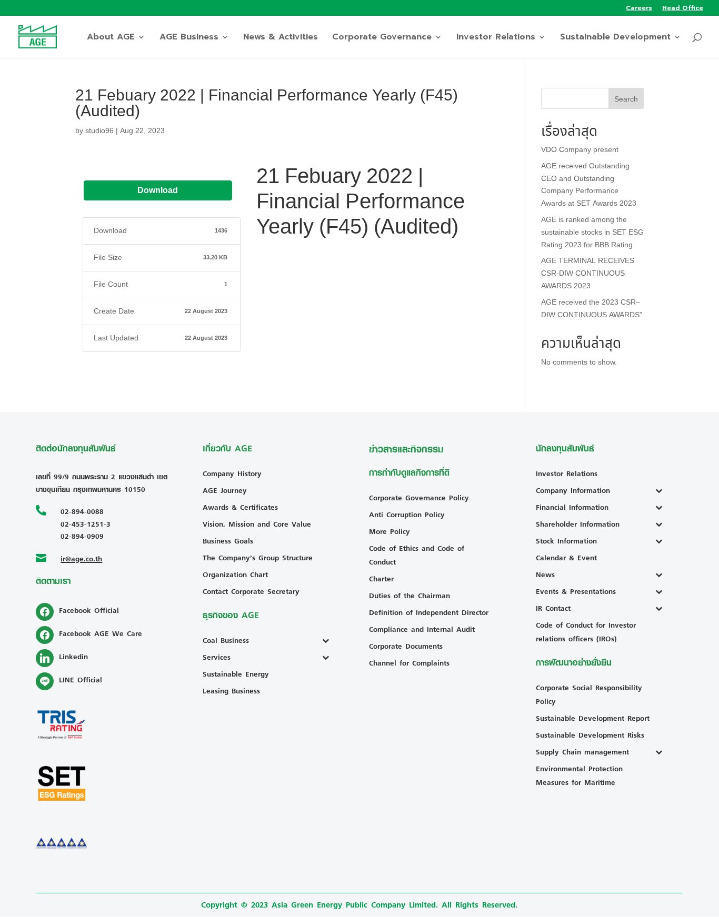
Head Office (682, 9)
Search (626, 99)
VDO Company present (579, 149)
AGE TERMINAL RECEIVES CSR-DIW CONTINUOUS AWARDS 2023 (587, 273)
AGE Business (188, 38)
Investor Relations (495, 38)
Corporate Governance (382, 38)
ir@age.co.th (81, 558)
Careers (639, 9)
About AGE (111, 38)
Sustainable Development (615, 38)
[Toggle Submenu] (328, 640)
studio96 (99, 130)
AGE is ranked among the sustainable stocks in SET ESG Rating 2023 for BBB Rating (592, 232)
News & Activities (280, 38)
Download (157, 190)
